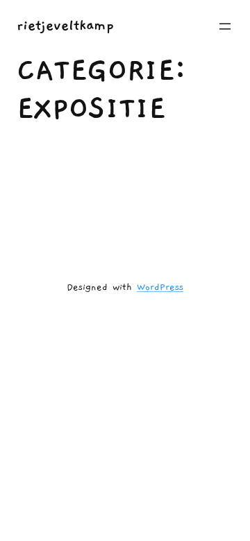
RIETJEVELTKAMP (65, 25)
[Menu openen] (225, 26)
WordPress (160, 287)
